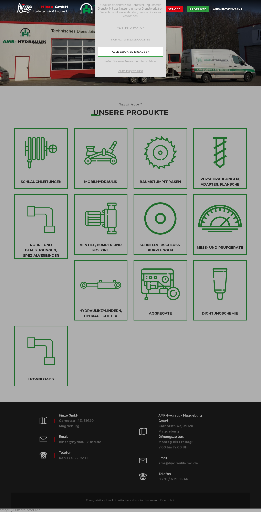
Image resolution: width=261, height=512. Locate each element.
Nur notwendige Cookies (130, 39)
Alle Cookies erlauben (130, 51)
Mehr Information (131, 27)
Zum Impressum (130, 71)
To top (254, 505)
